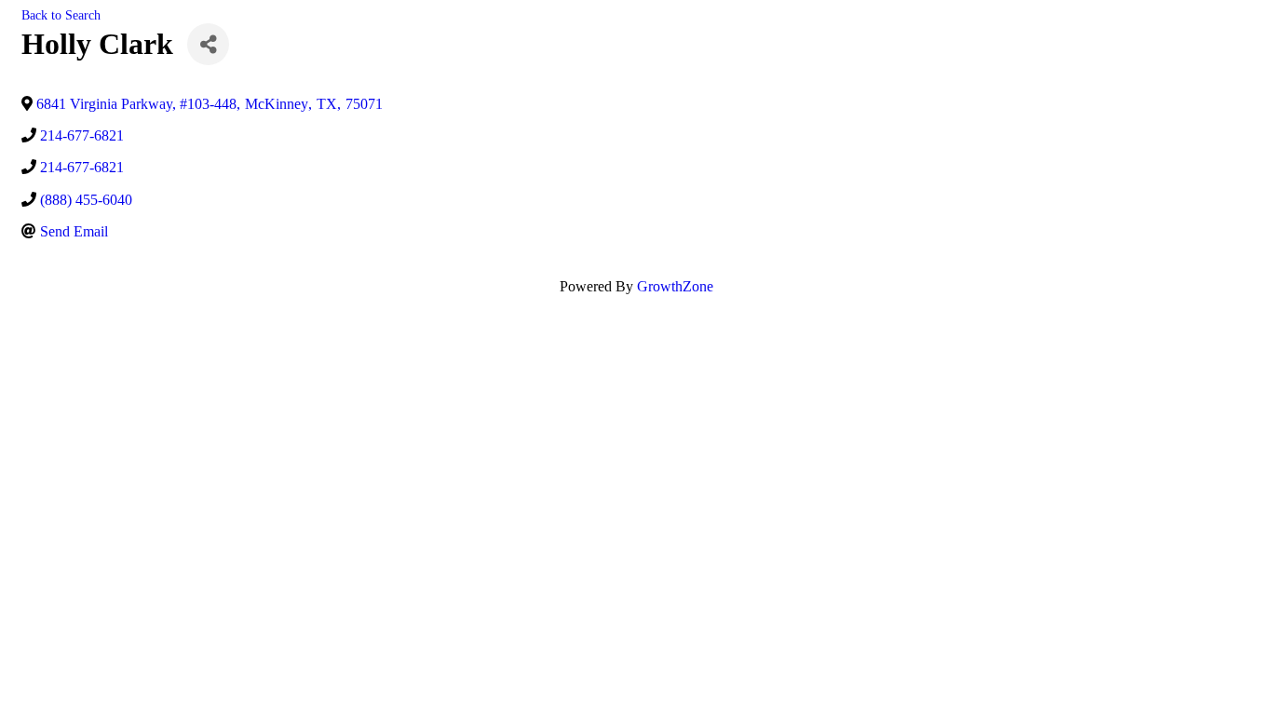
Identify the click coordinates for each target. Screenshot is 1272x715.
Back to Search (61, 14)
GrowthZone (675, 286)
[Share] (208, 44)
